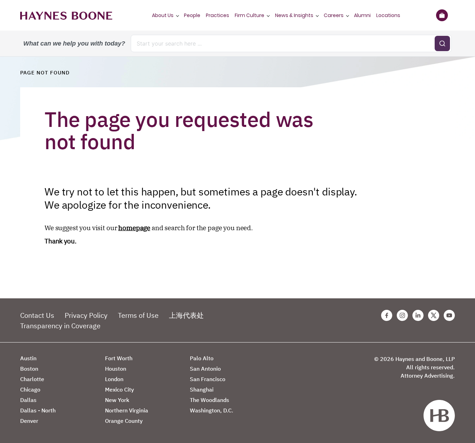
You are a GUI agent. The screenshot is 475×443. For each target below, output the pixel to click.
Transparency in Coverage (60, 325)
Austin (28, 358)
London (114, 379)
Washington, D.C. (211, 410)
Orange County (124, 420)
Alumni (362, 15)
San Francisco (207, 379)
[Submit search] (442, 43)
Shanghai (202, 389)
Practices (217, 15)
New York (117, 399)
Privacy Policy (86, 315)
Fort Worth (118, 358)
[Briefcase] (442, 15)
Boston (29, 368)
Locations (388, 15)
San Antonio (205, 368)
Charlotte (32, 379)
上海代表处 (186, 315)
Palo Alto (202, 358)
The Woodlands (209, 399)
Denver (29, 420)
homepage (134, 228)
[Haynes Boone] (66, 15)
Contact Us (37, 315)
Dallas (28, 399)
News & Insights (294, 15)
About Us (163, 15)
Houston (115, 368)
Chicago (30, 389)
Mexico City (119, 389)
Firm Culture (249, 15)
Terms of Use (138, 315)
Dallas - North (38, 410)
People (192, 15)
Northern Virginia (126, 410)
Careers (334, 15)
